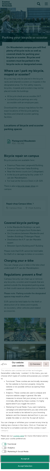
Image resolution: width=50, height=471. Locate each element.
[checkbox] (8, 444)
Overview (36, 364)
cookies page (18, 436)
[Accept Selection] (46, 364)
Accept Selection (25, 466)
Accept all (25, 459)
